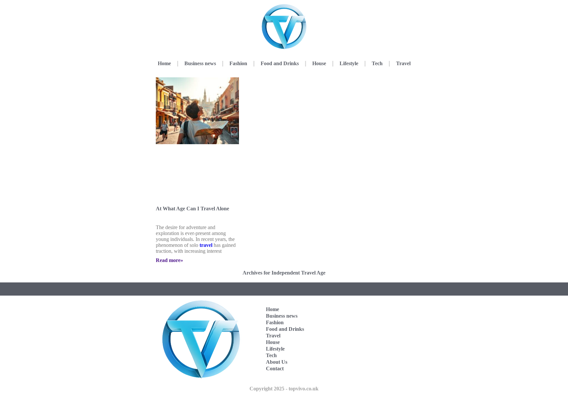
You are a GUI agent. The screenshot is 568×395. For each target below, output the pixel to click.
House (319, 63)
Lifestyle (349, 63)
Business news (200, 63)
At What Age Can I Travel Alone (192, 208)
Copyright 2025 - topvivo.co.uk (284, 388)
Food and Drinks (280, 63)
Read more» (169, 260)
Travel (403, 63)
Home (164, 63)
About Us (276, 362)
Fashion (238, 63)
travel (206, 245)
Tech (377, 63)
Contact (275, 368)
